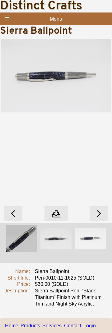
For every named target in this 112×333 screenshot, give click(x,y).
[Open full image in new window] (56, 213)
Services (52, 325)
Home (11, 325)
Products (30, 325)
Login (89, 325)
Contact (72, 325)
